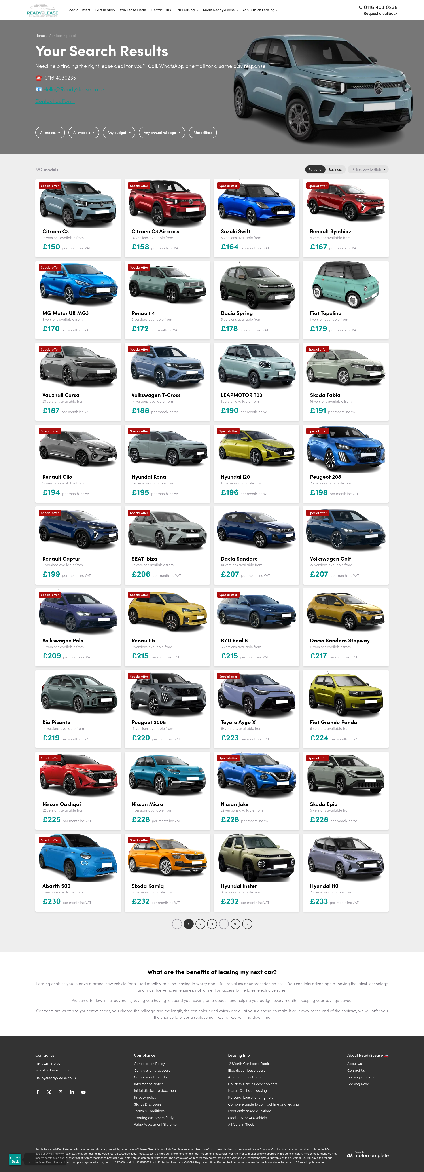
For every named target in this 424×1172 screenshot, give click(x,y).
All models (81, 132)
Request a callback (381, 13)
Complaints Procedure (152, 1076)
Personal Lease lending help (251, 1097)
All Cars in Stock (241, 1124)
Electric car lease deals (246, 1070)
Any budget (117, 132)
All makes (48, 132)
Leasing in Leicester (363, 1076)
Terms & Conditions (149, 1110)
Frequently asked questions (249, 1110)
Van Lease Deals (133, 9)
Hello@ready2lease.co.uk (55, 1077)
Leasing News (358, 1083)
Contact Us (356, 1070)
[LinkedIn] (72, 1092)
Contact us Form (55, 100)
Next (247, 924)
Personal (315, 169)
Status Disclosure (147, 1104)
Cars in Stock (105, 9)
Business (335, 169)
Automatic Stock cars (244, 1076)
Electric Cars (161, 9)
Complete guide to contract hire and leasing (263, 1104)
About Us (354, 1063)
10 (235, 923)
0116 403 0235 (47, 1063)
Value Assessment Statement (157, 1124)
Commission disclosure (152, 1070)
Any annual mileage (160, 132)
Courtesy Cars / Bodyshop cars (253, 1083)
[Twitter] (49, 1092)
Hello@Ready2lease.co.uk (74, 89)
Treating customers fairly (154, 1117)
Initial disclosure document (155, 1090)
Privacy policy (145, 1097)
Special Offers (79, 9)
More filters (203, 132)
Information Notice (149, 1083)
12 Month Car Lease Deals (249, 1063)
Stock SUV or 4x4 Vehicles (248, 1117)
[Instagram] (60, 1092)
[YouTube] (83, 1092)
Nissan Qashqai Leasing (247, 1090)
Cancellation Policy (149, 1063)
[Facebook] (37, 1092)
